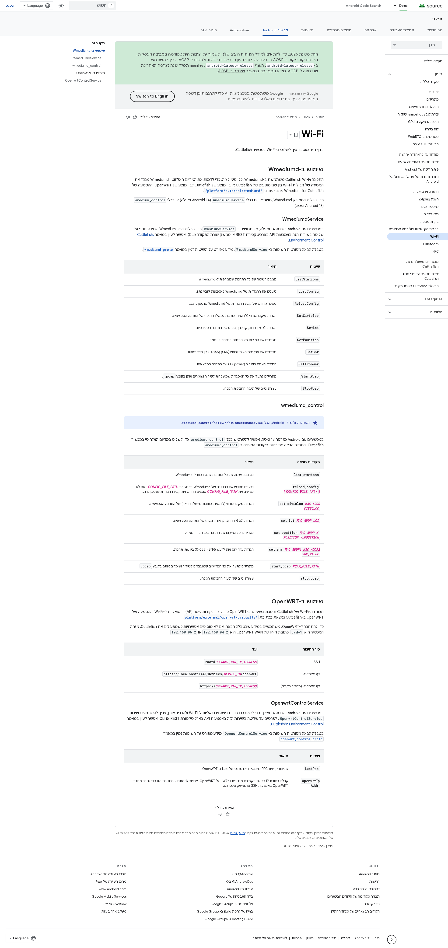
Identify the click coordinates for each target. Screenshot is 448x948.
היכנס (10, 5)
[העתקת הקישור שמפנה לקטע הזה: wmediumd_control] (276, 406)
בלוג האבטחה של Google (234, 896)
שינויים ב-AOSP (231, 71)
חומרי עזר (209, 30)
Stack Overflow (115, 904)
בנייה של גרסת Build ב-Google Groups (225, 911)
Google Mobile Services (109, 896)
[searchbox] (416, 45)
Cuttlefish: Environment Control (297, 724)
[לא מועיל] (127, 117)
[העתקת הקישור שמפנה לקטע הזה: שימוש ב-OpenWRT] (267, 602)
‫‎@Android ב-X (242, 874)
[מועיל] (134, 117)
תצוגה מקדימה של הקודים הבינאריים (353, 896)
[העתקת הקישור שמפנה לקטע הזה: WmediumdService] (277, 219)
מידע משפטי (327, 938)
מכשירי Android (275, 30)
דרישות (374, 881)
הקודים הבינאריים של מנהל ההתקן (355, 911)
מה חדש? (434, 30)
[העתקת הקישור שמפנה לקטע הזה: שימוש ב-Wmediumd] (263, 170)
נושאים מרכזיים (339, 30)
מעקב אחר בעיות (114, 911)
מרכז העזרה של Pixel (111, 881)
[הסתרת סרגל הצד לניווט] (391, 939)
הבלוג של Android (240, 889)
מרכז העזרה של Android (108, 874)
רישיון (310, 938)
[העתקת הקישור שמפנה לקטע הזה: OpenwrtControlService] (266, 703)
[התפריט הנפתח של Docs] (393, 5)
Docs (403, 5)
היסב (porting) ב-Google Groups (229, 919)
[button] (420, 74)
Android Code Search (363, 5)
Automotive (239, 30)
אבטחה (370, 30)
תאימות (307, 30)
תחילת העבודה (402, 30)
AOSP (320, 117)
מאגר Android (369, 874)
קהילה (345, 938)
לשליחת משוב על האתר (270, 938)
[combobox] (92, 5)
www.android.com (112, 889)
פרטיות (297, 938)
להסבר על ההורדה (366, 889)
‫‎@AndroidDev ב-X (239, 881)
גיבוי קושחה (372, 904)
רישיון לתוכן (237, 833)
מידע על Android (367, 938)
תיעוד (437, 19)
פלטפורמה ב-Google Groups (231, 904)
